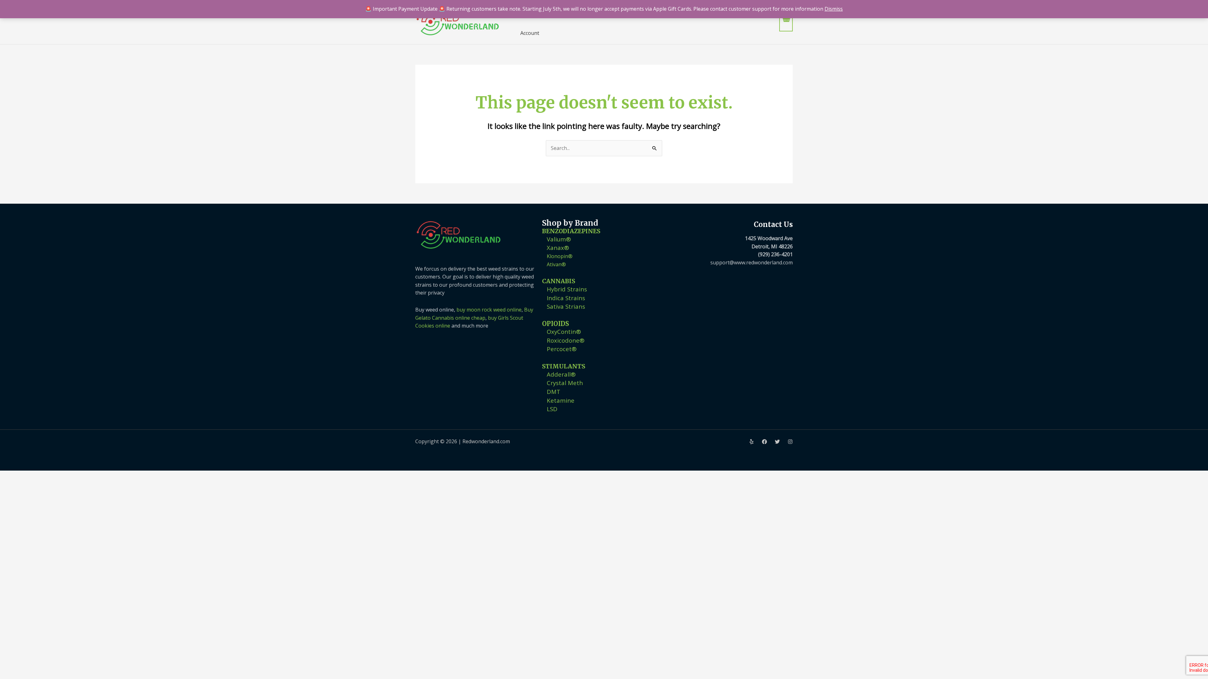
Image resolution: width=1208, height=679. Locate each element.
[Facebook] (764, 441)
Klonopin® (560, 256)
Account (529, 33)
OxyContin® (564, 331)
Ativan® (556, 264)
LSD (552, 409)
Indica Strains (566, 298)
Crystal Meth (565, 383)
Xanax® (558, 247)
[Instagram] (790, 441)
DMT (553, 391)
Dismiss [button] (834, 8)
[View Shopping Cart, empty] (786, 22)
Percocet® (562, 349)
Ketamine (560, 400)
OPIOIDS (555, 324)
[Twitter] (777, 441)
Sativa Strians (566, 306)
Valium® (559, 239)
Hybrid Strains (567, 289)
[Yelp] (751, 441)
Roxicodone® (565, 340)
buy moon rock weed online (489, 309)
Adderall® (561, 374)
